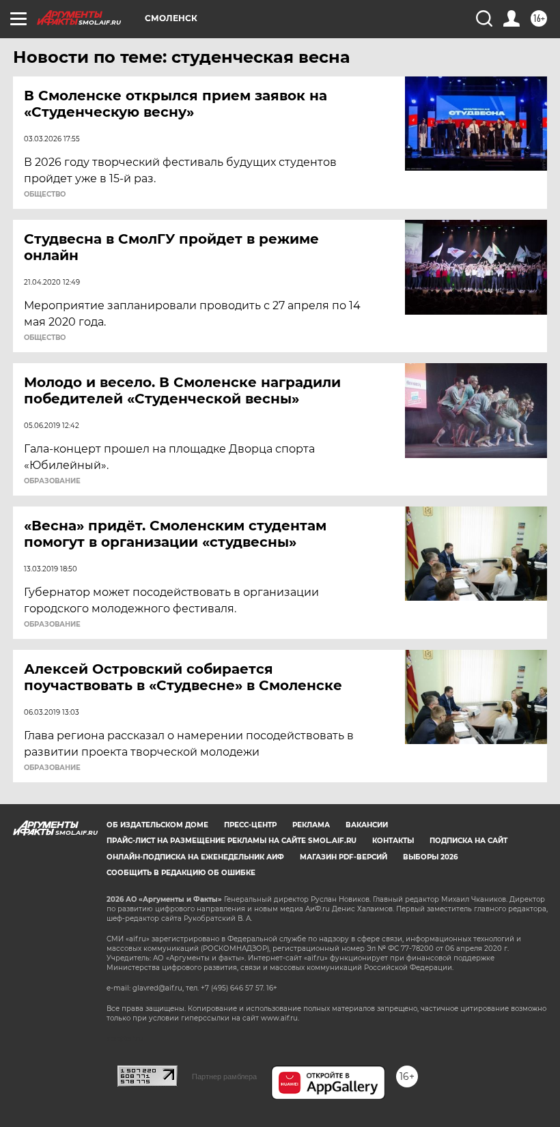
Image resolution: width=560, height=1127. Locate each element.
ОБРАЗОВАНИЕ (52, 481)
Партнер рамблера (224, 1076)
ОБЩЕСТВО (45, 194)
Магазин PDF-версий (343, 857)
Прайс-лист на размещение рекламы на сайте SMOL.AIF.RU (231, 840)
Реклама (311, 825)
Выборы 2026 (430, 857)
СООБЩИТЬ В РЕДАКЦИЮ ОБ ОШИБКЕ (181, 872)
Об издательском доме (157, 825)
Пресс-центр (250, 825)
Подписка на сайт (468, 840)
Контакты (393, 840)
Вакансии (367, 825)
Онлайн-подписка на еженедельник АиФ (195, 857)
